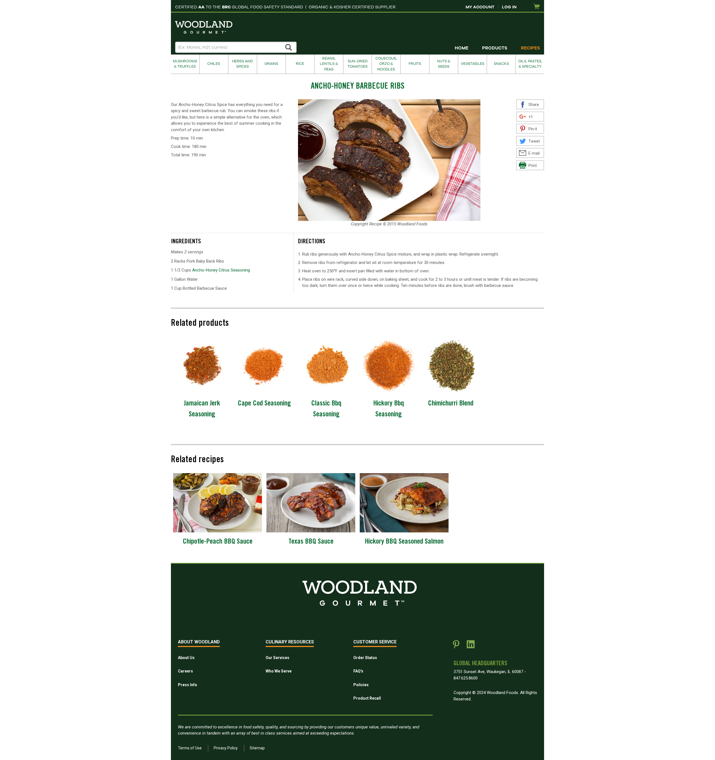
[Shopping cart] (536, 6)
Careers (185, 671)
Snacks (501, 63)
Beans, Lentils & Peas (329, 64)
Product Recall (367, 698)
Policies (361, 685)
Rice (300, 63)
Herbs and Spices (242, 64)
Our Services (277, 657)
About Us (186, 657)
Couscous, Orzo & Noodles (386, 64)
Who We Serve (279, 671)
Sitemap (257, 748)
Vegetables (472, 63)
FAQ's (358, 671)
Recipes (530, 48)
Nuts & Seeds (443, 64)
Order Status (365, 657)
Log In (509, 7)
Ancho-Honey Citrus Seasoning (221, 270)
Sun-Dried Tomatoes (357, 64)
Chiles (213, 63)
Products (494, 48)
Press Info (187, 685)
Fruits (415, 63)
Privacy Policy (226, 748)
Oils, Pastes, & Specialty (530, 64)
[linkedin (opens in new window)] (470, 646)
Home (461, 48)
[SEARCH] (289, 47)
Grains (271, 63)
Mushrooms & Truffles (185, 64)
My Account (480, 7)
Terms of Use (190, 748)
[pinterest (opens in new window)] (456, 646)
